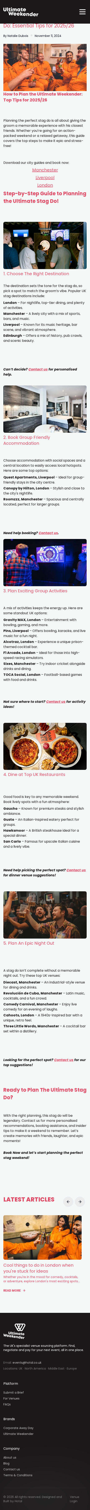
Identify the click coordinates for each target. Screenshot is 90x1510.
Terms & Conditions (17, 1475)
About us (9, 1457)
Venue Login (74, 1499)
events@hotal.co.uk (27, 1362)
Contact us (11, 1469)
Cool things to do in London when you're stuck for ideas (38, 1268)
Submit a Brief (13, 1392)
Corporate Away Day (18, 1428)
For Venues (11, 1398)
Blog (6, 1463)
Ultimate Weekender (18, 1434)
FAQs (7, 1404)
